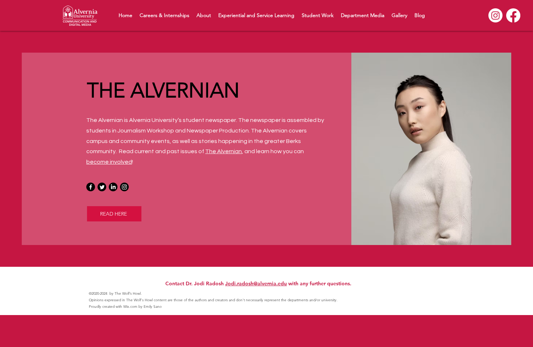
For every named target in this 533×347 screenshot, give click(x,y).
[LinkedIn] (113, 187)
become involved (109, 162)
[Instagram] (495, 15)
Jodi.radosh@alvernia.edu (256, 283)
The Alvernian (223, 151)
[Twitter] (102, 187)
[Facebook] (513, 15)
